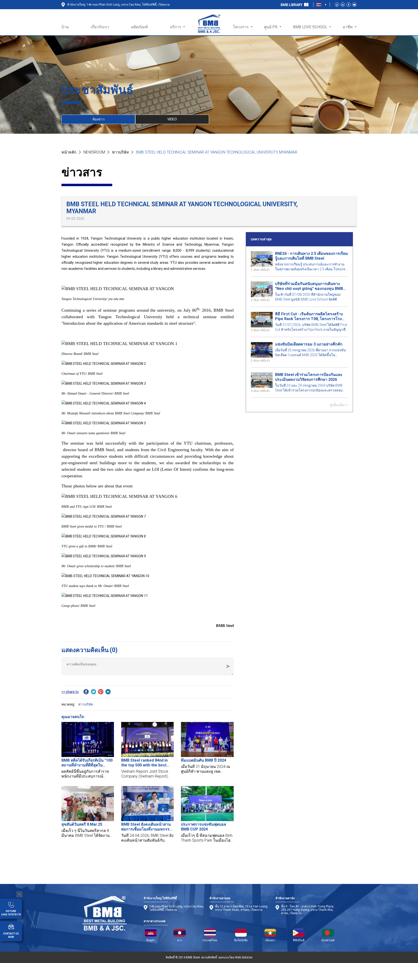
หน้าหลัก (68, 152)
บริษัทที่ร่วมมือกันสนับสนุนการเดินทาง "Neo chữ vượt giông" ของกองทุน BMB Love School (309, 286)
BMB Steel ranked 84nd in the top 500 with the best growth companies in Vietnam (144, 763)
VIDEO (172, 119)
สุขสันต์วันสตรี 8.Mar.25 (81, 824)
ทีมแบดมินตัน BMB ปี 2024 (203, 760)
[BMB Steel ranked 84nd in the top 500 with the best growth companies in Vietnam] (147, 739)
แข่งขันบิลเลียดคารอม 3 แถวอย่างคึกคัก (309, 344)
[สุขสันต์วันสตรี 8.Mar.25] (87, 803)
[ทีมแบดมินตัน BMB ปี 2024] (207, 739)
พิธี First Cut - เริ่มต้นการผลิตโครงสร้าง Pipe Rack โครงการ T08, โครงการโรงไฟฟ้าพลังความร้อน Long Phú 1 (309, 317)
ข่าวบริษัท (120, 152)
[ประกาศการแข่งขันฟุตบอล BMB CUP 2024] (207, 803)
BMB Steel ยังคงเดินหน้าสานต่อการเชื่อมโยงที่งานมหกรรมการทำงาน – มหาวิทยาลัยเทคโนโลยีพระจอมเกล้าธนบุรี (146, 827)
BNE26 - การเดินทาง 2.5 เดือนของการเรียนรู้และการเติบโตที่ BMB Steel (311, 256)
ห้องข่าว (98, 119)
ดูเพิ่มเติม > (339, 405)
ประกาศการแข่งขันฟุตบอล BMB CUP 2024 (203, 826)
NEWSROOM (94, 152)
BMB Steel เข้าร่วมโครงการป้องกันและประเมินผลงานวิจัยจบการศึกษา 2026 (309, 377)
